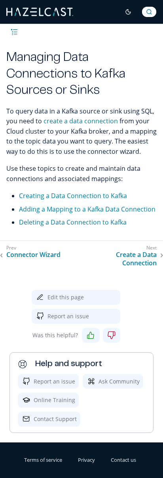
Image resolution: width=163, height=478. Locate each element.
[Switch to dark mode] (128, 11)
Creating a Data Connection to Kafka (73, 195)
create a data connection (81, 121)
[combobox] (149, 11)
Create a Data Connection (136, 259)
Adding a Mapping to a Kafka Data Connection (87, 209)
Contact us (123, 459)
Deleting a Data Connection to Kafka (73, 222)
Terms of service (43, 459)
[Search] (149, 11)
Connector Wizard (33, 255)
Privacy (86, 459)
